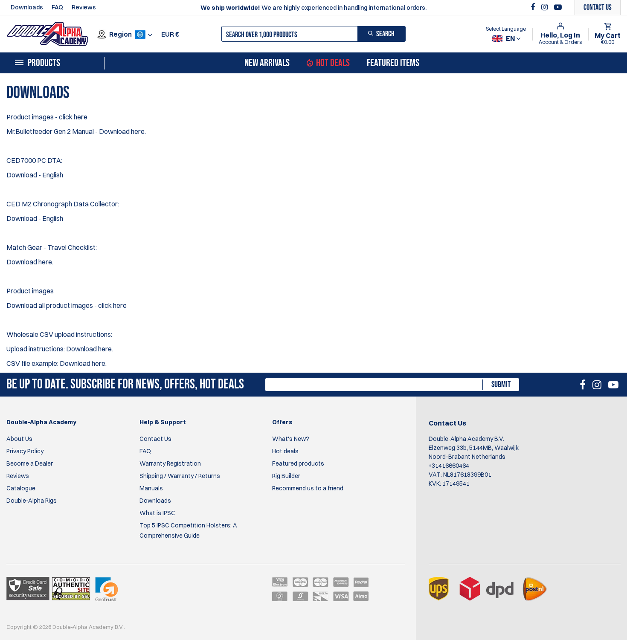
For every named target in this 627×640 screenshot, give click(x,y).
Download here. (122, 131)
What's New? (290, 439)
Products (44, 63)
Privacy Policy (25, 451)
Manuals (151, 488)
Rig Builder (286, 476)
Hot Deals (333, 63)
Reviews (84, 7)
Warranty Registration (170, 463)
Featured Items (393, 63)
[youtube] (558, 7)
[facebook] (534, 7)
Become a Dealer (29, 463)
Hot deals (285, 451)
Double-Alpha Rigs (31, 500)
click (105, 305)
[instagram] (545, 7)
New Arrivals (267, 63)
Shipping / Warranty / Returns (179, 476)
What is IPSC (157, 513)
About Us (19, 439)
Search (385, 33)
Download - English (34, 175)
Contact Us (155, 439)
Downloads (27, 7)
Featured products (298, 463)
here (120, 305)
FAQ (57, 7)
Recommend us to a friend (307, 488)
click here (73, 117)
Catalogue (20, 488)
